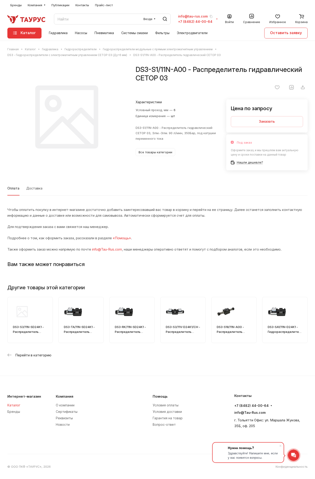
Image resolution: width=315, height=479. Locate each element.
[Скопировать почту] (211, 16)
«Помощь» (122, 238)
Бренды (13, 412)
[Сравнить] (291, 87)
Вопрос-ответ (164, 424)
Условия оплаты (165, 405)
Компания (64, 396)
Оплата (13, 188)
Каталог (13, 405)
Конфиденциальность (292, 466)
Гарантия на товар (168, 418)
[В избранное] (277, 87)
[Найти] (165, 19)
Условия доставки (167, 412)
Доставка (34, 188)
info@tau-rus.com (193, 16)
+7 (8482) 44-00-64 (195, 22)
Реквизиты (64, 418)
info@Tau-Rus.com (107, 249)
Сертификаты (66, 412)
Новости (63, 424)
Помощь (160, 396)
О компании (65, 405)
